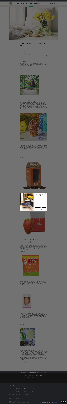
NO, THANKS (40, 209)
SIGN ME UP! (40, 207)
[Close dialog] (46, 193)
